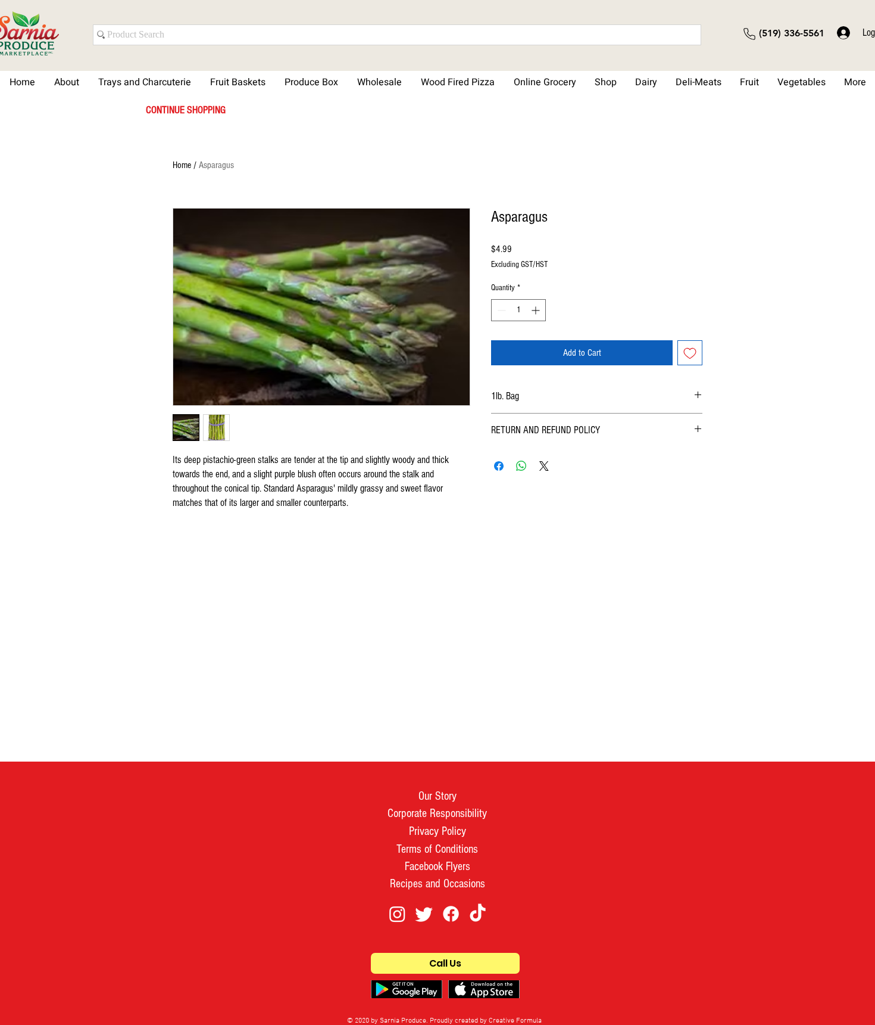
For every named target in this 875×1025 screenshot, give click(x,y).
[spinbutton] (518, 310)
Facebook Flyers (437, 866)
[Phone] (749, 34)
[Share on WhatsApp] (521, 466)
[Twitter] (424, 913)
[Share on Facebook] (499, 466)
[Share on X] (544, 466)
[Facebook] (450, 913)
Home (182, 165)
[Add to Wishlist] (689, 352)
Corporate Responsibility (437, 813)
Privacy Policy (437, 831)
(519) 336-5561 (791, 33)
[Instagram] (397, 913)
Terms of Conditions (437, 849)
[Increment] (536, 310)
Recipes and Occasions (437, 883)
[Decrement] (500, 310)
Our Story (437, 796)
